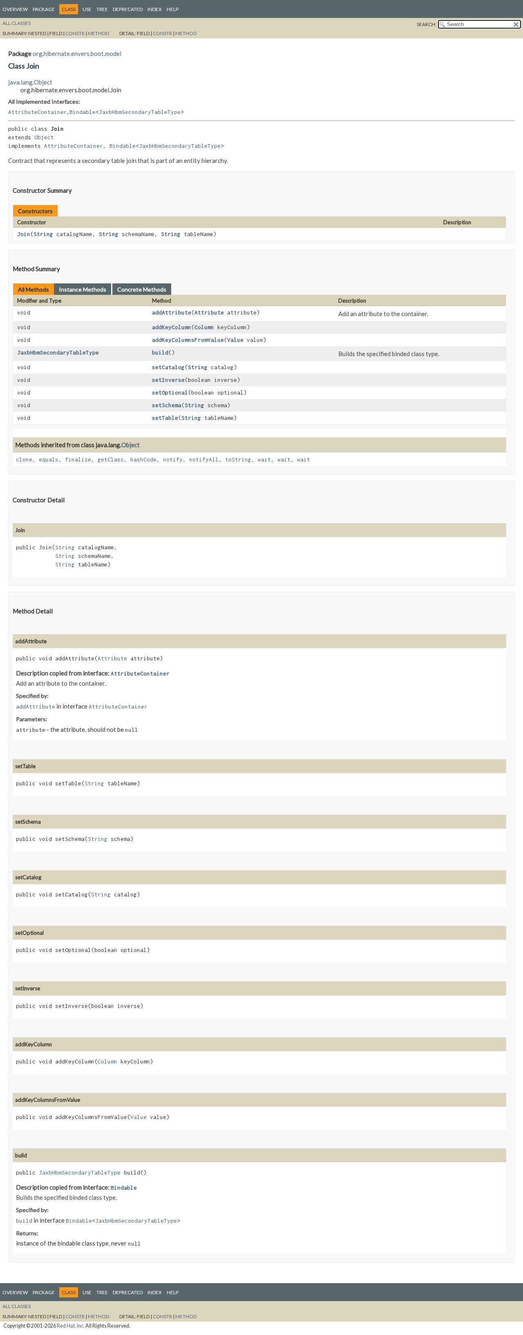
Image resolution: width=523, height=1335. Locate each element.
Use (87, 9)
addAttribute (171, 312)
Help (173, 9)
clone (24, 459)
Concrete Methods (141, 289)
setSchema (166, 405)
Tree (102, 9)
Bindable (82, 112)
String (43, 234)
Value (235, 340)
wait (264, 459)
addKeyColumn (171, 327)
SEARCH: (426, 24)
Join (23, 234)
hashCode (143, 459)
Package (44, 9)
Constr (75, 33)
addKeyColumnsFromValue (188, 340)
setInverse (168, 380)
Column (204, 327)
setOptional (170, 392)
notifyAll (204, 459)
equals (48, 459)
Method (98, 33)
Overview (15, 9)
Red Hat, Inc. (71, 1326)
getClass (111, 459)
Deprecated (128, 9)
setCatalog (168, 367)
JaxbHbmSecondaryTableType (140, 112)
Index (155, 9)
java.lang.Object (30, 82)
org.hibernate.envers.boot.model (77, 53)
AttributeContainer (37, 112)
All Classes (16, 23)
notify (173, 459)
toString (238, 459)
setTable (165, 418)
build (160, 352)
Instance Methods (82, 289)
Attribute (209, 312)
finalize (78, 459)
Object (44, 137)
